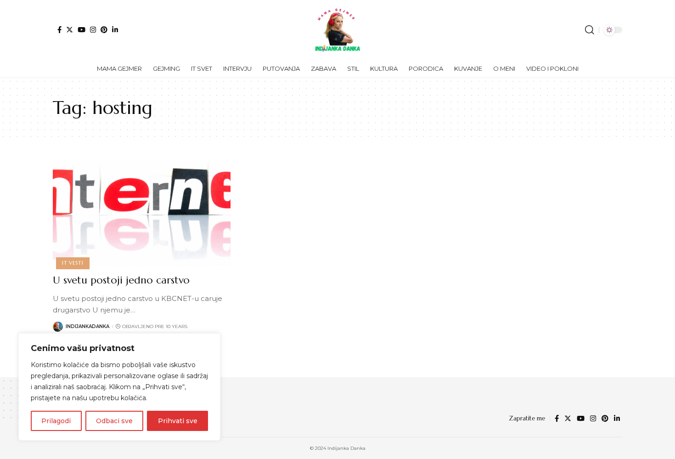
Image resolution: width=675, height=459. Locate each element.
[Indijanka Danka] (337, 30)
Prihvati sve (177, 421)
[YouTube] (81, 29)
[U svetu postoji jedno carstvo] (142, 213)
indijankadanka (87, 326)
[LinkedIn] (115, 29)
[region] (119, 387)
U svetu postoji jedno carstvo (121, 280)
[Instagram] (93, 29)
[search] (589, 30)
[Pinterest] (104, 29)
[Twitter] (69, 29)
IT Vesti (72, 263)
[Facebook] (59, 29)
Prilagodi (56, 421)
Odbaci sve (114, 421)
